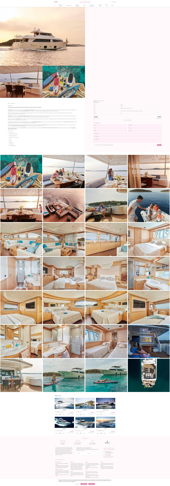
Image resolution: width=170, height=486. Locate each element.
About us (106, 5)
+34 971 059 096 (108, 455)
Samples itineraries (77, 5)
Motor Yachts (13, 103)
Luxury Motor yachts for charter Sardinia (91, 477)
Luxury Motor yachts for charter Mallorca (62, 465)
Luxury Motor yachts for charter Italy (91, 471)
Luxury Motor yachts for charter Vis (76, 467)
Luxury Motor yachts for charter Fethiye (106, 468)
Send (159, 144)
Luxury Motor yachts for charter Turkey (106, 463)
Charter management (91, 5)
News (84, 5)
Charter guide (100, 5)
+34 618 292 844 (108, 454)
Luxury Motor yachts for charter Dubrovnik (77, 464)
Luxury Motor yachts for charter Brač (76, 468)
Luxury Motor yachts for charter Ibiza (61, 467)
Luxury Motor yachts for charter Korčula (76, 465)
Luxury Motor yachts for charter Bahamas (62, 471)
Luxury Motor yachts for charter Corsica (76, 473)
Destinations (68, 5)
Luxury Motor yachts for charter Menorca (62, 466)
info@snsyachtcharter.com (109, 456)
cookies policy (73, 481)
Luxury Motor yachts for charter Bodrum (106, 466)
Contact (112, 5)
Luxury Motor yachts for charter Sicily (91, 474)
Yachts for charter (60, 5)
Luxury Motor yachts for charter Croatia (76, 463)
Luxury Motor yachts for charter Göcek (106, 467)
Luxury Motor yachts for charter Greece (91, 463)
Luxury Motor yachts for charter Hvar (76, 466)
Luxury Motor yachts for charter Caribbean (62, 470)
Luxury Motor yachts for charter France (76, 472)
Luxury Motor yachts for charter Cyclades (92, 464)
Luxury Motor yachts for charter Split (76, 469)
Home (54, 5)
